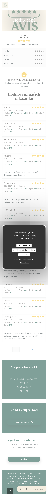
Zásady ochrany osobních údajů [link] (25, 259)
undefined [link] (24, 262)
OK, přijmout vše (24, 245)
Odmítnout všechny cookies (24, 250)
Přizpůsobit (24, 255)
